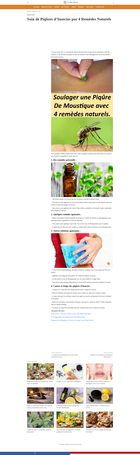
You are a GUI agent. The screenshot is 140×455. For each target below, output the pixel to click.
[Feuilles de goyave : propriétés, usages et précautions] (40, 419)
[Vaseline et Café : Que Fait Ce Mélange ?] (69, 371)
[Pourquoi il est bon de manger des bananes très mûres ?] (99, 419)
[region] (70, 34)
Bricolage (89, 7)
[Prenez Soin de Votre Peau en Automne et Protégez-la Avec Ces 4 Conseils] (99, 371)
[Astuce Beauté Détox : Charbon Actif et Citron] (99, 395)
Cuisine (56, 7)
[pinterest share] (105, 453)
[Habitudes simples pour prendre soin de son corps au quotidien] (40, 371)
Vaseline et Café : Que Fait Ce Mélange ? (68, 381)
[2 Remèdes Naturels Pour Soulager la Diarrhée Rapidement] (69, 395)
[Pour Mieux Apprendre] (71, 2)
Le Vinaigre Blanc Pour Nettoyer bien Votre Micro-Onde (68, 317)
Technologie (100, 7)
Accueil (36, 7)
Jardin (73, 7)
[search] (113, 3)
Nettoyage (65, 7)
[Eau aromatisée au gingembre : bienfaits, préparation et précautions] (69, 419)
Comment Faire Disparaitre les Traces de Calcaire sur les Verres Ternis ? (72, 320)
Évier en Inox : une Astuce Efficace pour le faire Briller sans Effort (71, 314)
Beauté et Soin (47, 7)
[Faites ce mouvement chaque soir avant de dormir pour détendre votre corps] (40, 395)
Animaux (81, 7)
